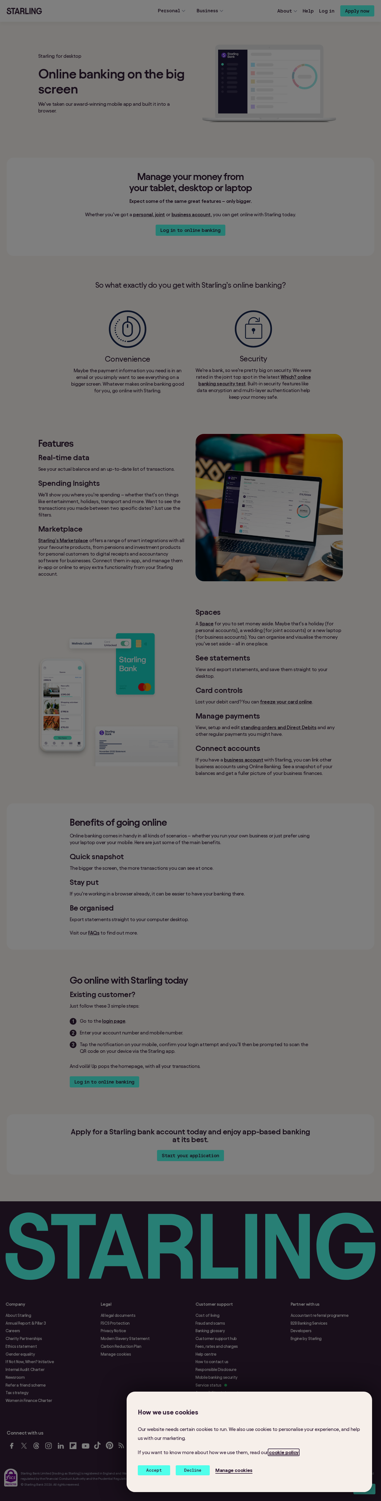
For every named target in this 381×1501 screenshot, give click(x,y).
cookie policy (283, 1452)
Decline (192, 1470)
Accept (154, 1470)
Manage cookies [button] (233, 1470)
